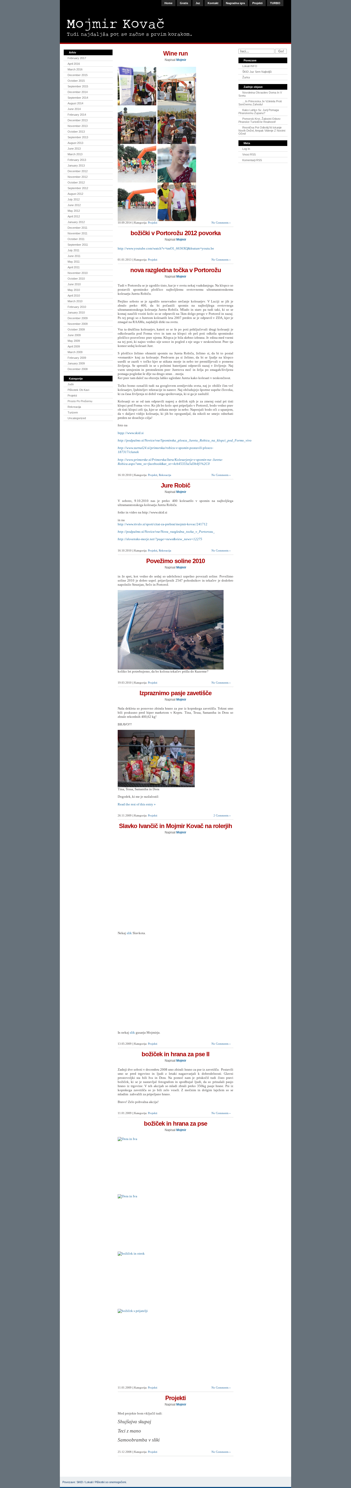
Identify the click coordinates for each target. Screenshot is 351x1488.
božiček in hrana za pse (175, 1123)
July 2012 (74, 199)
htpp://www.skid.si (131, 433)
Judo (71, 384)
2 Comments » (222, 815)
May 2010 (74, 289)
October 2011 (76, 239)
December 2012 (78, 171)
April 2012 (74, 216)
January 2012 (76, 222)
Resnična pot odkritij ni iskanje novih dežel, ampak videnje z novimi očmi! (261, 130)
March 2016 (75, 69)
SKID (80, 1482)
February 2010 (77, 306)
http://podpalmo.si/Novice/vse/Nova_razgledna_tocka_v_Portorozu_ (166, 532)
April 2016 (74, 63)
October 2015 (76, 80)
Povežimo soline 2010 (175, 560)
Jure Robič (175, 485)
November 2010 (78, 272)
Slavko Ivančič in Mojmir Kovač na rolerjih (175, 825)
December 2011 (77, 227)
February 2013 (77, 159)
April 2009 (74, 346)
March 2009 (75, 352)
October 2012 (76, 182)
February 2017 (77, 58)
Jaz (198, 3)
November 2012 (78, 176)
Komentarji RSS (252, 160)
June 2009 (74, 335)
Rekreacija (74, 406)
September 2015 (78, 86)
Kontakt (213, 3)
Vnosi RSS (249, 154)
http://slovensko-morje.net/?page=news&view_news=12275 (160, 539)
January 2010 (76, 312)
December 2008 (78, 369)
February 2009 (77, 357)
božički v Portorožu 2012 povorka (175, 232)
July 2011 (73, 250)
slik (129, 933)
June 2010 (74, 284)
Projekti (257, 3)
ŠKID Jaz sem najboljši (257, 71)
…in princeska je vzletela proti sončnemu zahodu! (260, 103)
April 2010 (74, 295)
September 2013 (78, 137)
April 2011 (74, 267)
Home (168, 3)
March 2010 (75, 301)
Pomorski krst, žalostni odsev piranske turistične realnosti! (259, 120)
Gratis (184, 3)
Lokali (89, 1482)
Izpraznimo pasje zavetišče (175, 693)
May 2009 (74, 340)
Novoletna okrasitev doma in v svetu (260, 94)
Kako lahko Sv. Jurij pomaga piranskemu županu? (258, 111)
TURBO (275, 3)
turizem (73, 412)
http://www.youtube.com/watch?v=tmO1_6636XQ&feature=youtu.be (166, 248)
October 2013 (76, 131)
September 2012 (78, 188)
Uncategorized (77, 418)
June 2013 (74, 148)
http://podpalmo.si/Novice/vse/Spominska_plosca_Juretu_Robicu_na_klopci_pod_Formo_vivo (185, 440)
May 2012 (74, 210)
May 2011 (74, 261)
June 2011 (74, 256)
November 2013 (78, 125)
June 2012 (74, 205)
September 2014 (78, 97)
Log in (246, 148)
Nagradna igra (235, 3)
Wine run (175, 53)
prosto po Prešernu (80, 401)
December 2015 (78, 75)
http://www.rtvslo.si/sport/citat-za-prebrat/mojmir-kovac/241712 (162, 524)
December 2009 (78, 318)
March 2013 (75, 154)
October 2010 (76, 278)
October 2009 (76, 329)
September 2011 (78, 244)
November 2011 (77, 233)
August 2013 (75, 142)
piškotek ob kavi (78, 389)
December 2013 (78, 120)
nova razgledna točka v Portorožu (175, 270)
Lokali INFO (249, 66)
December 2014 (78, 92)
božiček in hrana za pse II (175, 1054)
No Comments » (221, 222)
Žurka (246, 77)
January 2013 (76, 165)
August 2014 (75, 103)
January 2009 (76, 363)
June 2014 (74, 109)
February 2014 (77, 114)
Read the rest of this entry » (137, 804)
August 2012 (75, 193)
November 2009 (78, 323)
